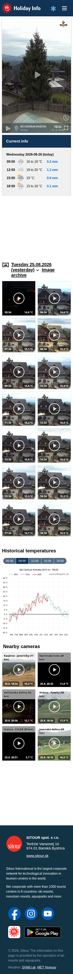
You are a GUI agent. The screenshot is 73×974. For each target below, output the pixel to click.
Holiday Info (17, 5)
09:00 (22, 560)
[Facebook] (14, 914)
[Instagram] (31, 914)
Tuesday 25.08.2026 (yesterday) (31, 267)
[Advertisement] (36, 226)
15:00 (47, 560)
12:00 (35, 560)
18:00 (60, 560)
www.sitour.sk (37, 856)
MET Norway (46, 967)
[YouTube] (47, 914)
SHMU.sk (29, 967)
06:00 (9, 560)
